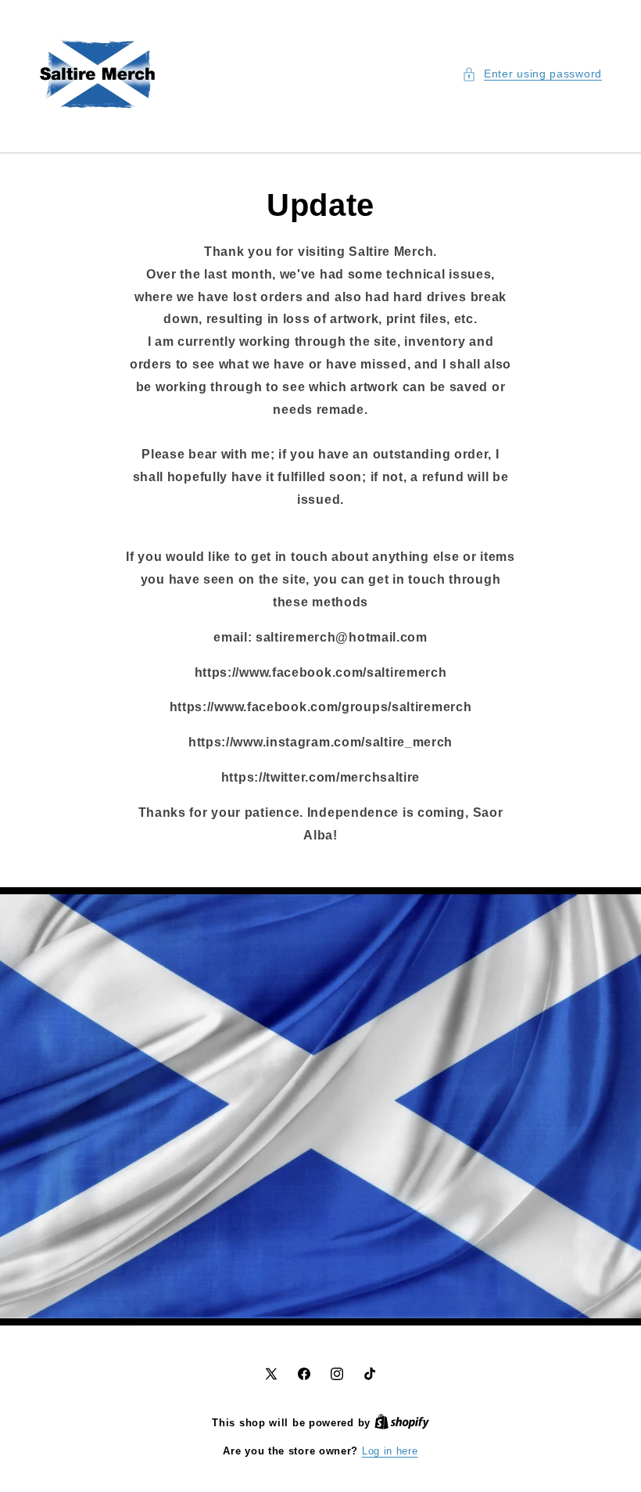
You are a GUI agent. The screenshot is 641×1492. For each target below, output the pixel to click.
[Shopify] (401, 1423)
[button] (532, 74)
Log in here (390, 1451)
